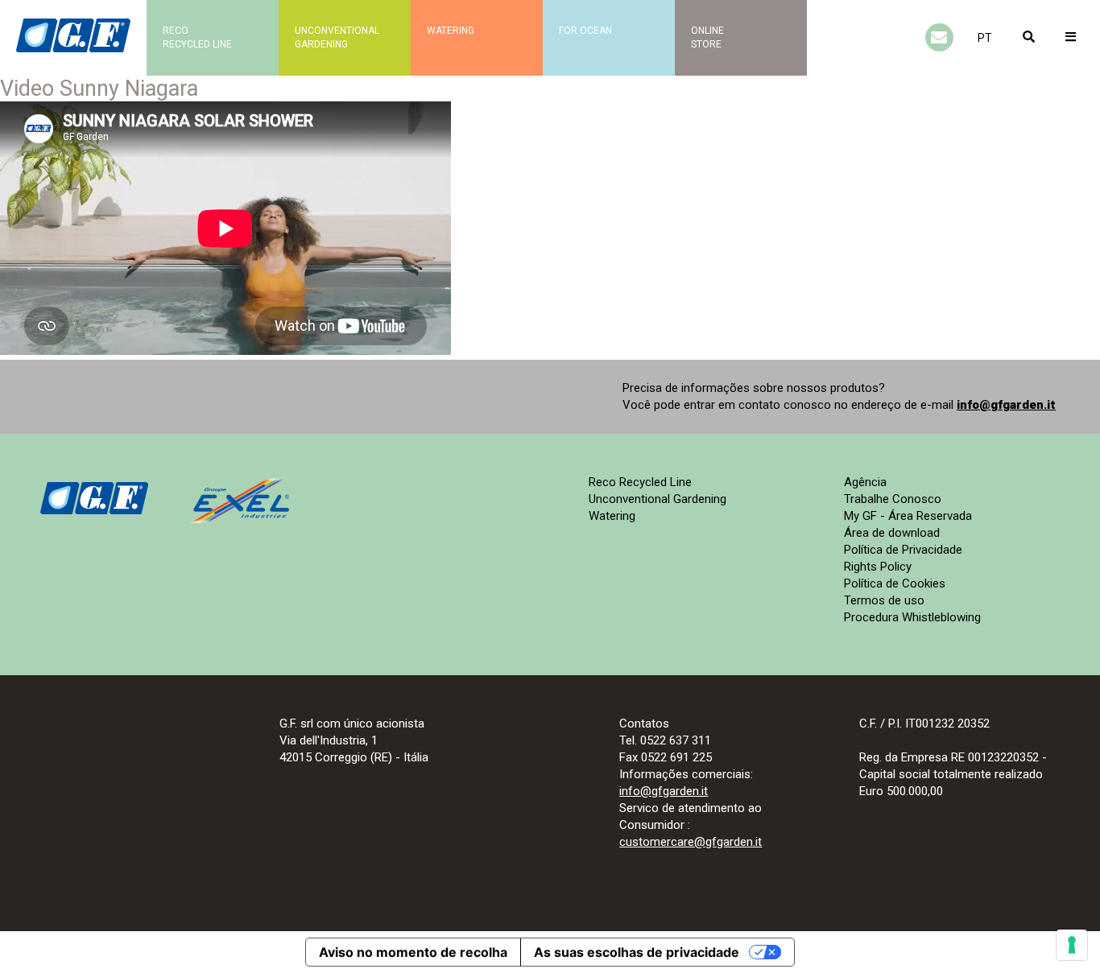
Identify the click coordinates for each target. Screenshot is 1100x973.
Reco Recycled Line (640, 482)
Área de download (892, 533)
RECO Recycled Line (197, 37)
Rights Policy (878, 566)
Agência (865, 482)
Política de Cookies (894, 583)
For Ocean (585, 30)
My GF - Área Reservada (908, 516)
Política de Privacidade (903, 549)
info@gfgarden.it (1006, 405)
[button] (985, 38)
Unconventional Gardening (657, 499)
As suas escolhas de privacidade (636, 952)
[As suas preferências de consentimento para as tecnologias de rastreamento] (1072, 945)
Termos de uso (884, 600)
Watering (450, 30)
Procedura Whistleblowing (912, 617)
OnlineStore (707, 37)
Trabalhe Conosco (892, 499)
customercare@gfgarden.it (690, 842)
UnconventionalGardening (337, 37)
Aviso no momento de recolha (413, 952)
